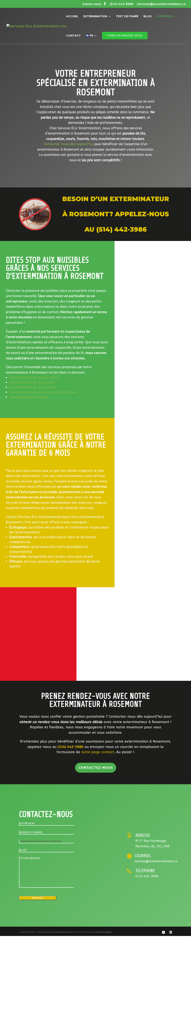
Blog (147, 16)
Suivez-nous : (94, 4)
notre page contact (97, 752)
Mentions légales (104, 932)
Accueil (72, 16)
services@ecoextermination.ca (161, 4)
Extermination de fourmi (28, 397)
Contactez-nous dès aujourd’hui (68, 144)
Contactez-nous (95, 767)
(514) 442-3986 (121, 4)
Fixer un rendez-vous (124, 35)
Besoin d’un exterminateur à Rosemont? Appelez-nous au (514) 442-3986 (115, 214)
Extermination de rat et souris (33, 387)
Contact (73, 35)
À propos (164, 16)
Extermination (95, 16)
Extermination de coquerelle (31, 382)
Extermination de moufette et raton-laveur (43, 392)
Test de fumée (127, 16)
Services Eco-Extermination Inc (58, 932)
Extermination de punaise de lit (33, 377)
